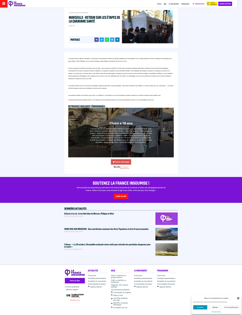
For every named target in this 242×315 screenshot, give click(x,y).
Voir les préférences (231, 307)
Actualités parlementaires (97, 278)
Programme (185, 4)
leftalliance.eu (75, 300)
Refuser (215, 307)
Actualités (71, 13)
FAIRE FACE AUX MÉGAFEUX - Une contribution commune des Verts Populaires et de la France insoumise (106, 228)
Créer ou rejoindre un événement (118, 281)
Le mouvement (174, 4)
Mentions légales (216, 311)
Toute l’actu (92, 275)
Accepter (200, 307)
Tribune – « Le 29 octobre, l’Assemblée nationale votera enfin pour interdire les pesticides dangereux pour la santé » (107, 245)
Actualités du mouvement (81, 13)
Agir (165, 4)
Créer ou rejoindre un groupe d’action (118, 276)
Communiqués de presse (97, 284)
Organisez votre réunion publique (119, 286)
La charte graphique (72, 287)
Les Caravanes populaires (120, 290)
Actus (159, 4)
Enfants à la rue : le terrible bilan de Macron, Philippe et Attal (89, 213)
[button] (238, 298)
